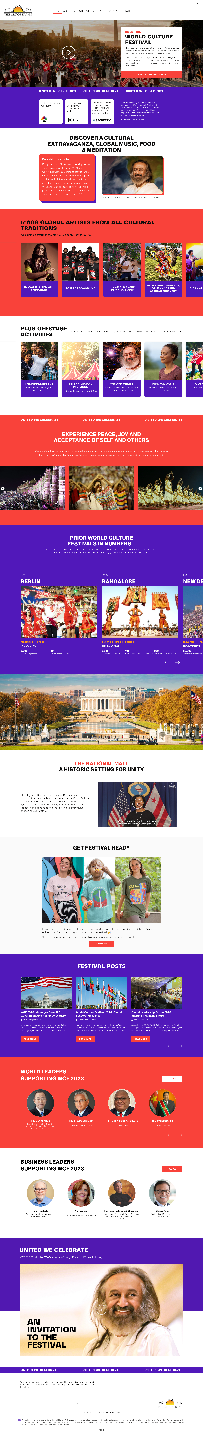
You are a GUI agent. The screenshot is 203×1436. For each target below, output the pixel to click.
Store (127, 11)
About (67, 11)
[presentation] (170, 303)
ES (196, 3)
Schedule (84, 11)
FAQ (76, 1403)
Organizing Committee (65, 1403)
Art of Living (31, 1403)
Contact (115, 11)
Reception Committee (46, 1403)
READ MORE (30, 1039)
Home (57, 11)
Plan (100, 11)
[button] (3, 488)
